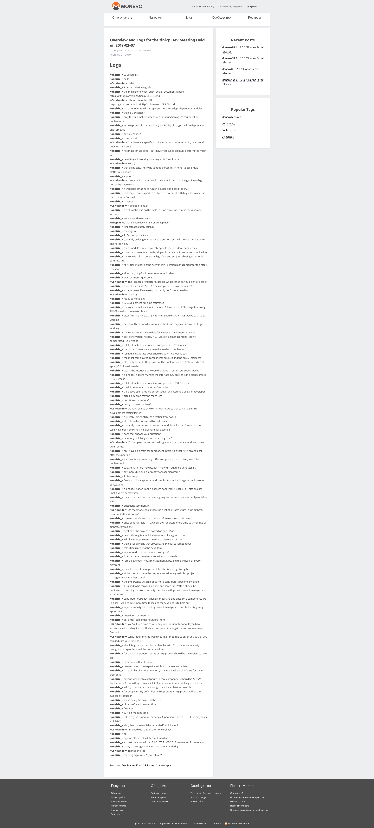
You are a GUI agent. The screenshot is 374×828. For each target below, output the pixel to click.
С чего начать (122, 17)
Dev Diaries (128, 765)
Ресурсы (254, 17)
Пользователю (118, 805)
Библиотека (117, 809)
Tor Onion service (146, 823)
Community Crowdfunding (201, 6)
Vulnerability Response (231, 6)
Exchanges (228, 136)
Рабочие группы (159, 793)
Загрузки (155, 17)
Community (228, 123)
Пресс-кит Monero (239, 805)
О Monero (116, 793)
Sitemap (218, 823)
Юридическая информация (173, 823)
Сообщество (221, 17)
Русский (254, 6)
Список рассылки (159, 801)
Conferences (229, 130)
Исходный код (200, 823)
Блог (188, 17)
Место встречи (158, 797)
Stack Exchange (198, 797)
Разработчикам (119, 801)
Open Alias (235, 793)
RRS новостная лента (238, 823)
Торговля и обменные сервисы (206, 793)
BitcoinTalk (196, 801)
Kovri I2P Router (145, 765)
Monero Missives (231, 117)
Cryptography (164, 765)
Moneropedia (118, 797)
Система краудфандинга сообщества (249, 809)
